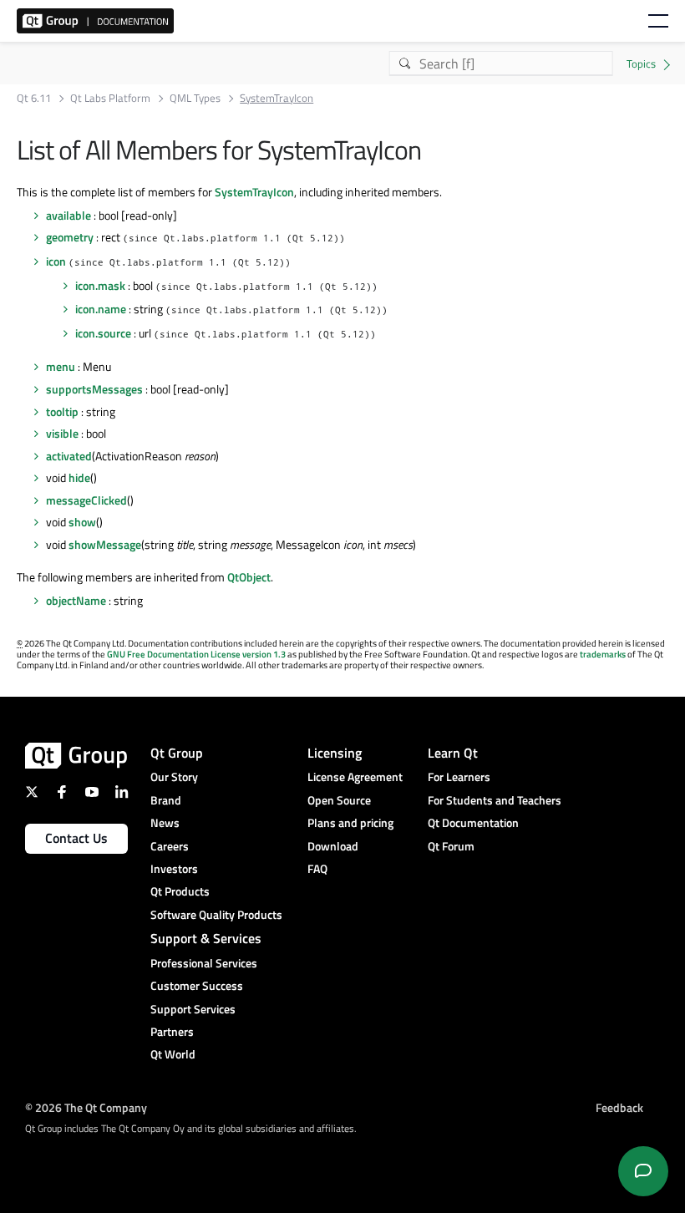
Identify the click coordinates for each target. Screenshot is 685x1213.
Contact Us (76, 838)
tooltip (62, 411)
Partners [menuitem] (172, 1031)
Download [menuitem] (332, 846)
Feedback (619, 1107)
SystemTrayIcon (254, 191)
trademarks (603, 654)
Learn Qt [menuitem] (453, 753)
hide (79, 477)
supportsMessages (94, 389)
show (82, 521)
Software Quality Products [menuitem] (216, 914)
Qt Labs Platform (110, 98)
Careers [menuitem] (169, 846)
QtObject (249, 577)
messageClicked (86, 500)
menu (60, 366)
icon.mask (100, 285)
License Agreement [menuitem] (355, 776)
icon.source (103, 333)
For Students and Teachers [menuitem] (494, 800)
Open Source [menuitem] (339, 800)
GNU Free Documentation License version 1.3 (196, 654)
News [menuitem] (165, 822)
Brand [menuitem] (165, 800)
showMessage (104, 544)
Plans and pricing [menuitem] (350, 822)
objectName (76, 600)
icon (56, 261)
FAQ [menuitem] (317, 868)
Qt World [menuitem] (172, 1054)
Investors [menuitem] (174, 868)
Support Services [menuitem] (193, 1009)
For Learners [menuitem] (459, 776)
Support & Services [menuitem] (205, 938)
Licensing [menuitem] (334, 753)
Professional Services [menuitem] (203, 963)
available (68, 215)
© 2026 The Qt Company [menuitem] (86, 1107)
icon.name (100, 308)
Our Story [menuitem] (174, 776)
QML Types (195, 98)
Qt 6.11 (34, 98)
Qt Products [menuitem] (180, 891)
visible (62, 433)
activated (69, 455)
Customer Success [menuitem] (196, 985)
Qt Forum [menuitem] (451, 846)
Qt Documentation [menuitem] (473, 822)
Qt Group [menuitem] (176, 753)
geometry (70, 237)
